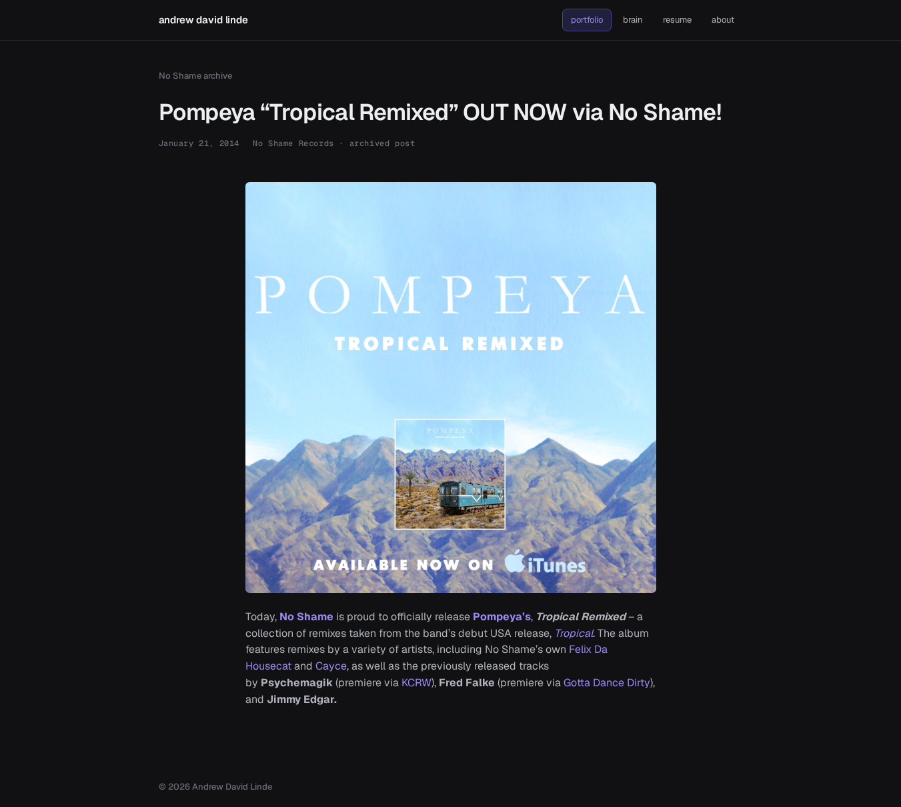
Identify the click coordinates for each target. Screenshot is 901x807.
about (723, 19)
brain (633, 19)
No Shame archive (195, 75)
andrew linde (203, 19)
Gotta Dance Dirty (607, 683)
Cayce (331, 666)
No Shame (306, 617)
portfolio (587, 19)
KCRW (416, 683)
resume (677, 19)
